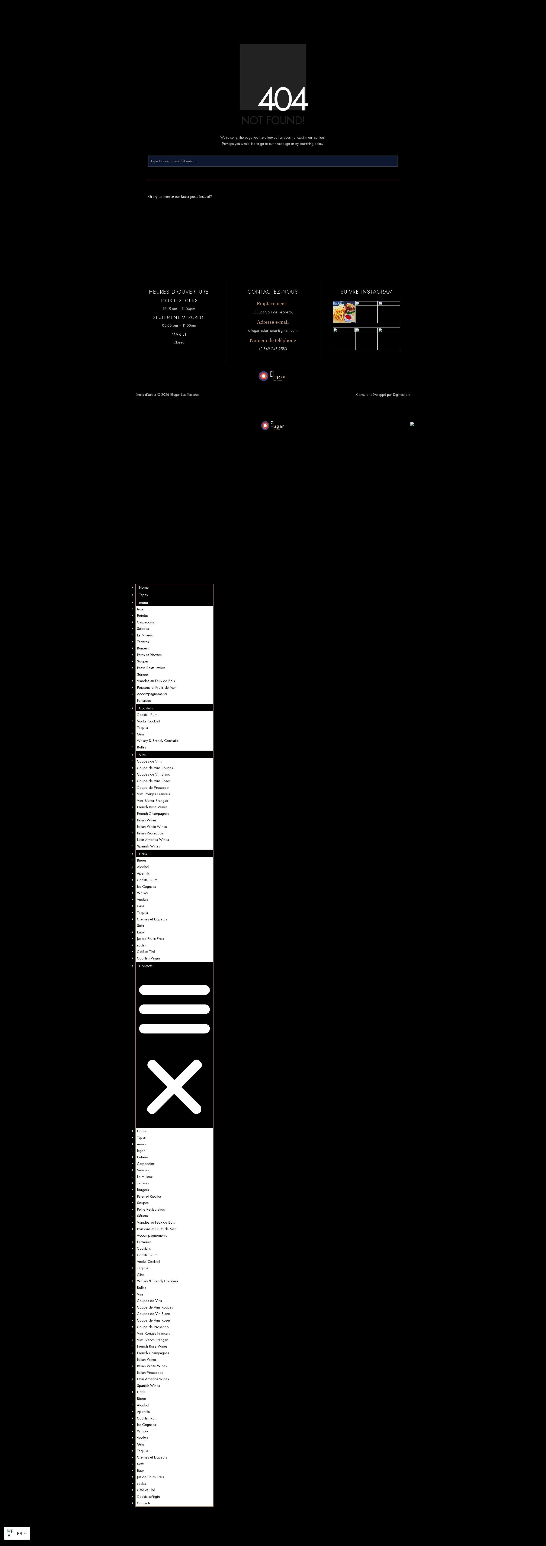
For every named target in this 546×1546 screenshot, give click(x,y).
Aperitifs (143, 873)
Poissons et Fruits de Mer (156, 687)
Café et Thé (146, 951)
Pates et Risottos (149, 654)
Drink (143, 853)
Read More (246, 229)
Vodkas (142, 899)
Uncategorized (195, 224)
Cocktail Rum (147, 714)
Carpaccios (146, 622)
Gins (140, 734)
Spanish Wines (148, 846)
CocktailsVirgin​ (148, 958)
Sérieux (142, 674)
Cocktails (146, 708)
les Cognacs (146, 886)
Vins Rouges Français (153, 793)
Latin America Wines (153, 839)
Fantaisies (144, 700)
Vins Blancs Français (152, 800)
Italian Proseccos (150, 833)
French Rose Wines (152, 806)
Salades (143, 628)
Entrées (142, 615)
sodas (141, 945)
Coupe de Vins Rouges (155, 767)
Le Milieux (144, 635)
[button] (174, 1048)
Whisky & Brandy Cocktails (157, 740)
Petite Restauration (151, 667)
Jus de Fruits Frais (150, 938)
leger (141, 609)
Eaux (140, 932)
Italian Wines (147, 820)
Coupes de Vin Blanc (153, 774)
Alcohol (143, 866)
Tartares (143, 641)
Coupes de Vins (149, 761)
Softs (141, 925)
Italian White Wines (152, 826)
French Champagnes (153, 813)
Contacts (145, 965)
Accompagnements (152, 693)
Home (144, 587)
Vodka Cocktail (148, 721)
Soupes (143, 661)
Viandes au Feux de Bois (156, 680)
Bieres (142, 860)
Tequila (142, 727)
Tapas (143, 594)
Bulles (141, 747)
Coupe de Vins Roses (154, 780)
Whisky (142, 892)
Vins (142, 754)
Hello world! (160, 217)
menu (143, 602)
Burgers (143, 648)
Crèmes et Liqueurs (152, 919)
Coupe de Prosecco (153, 787)
